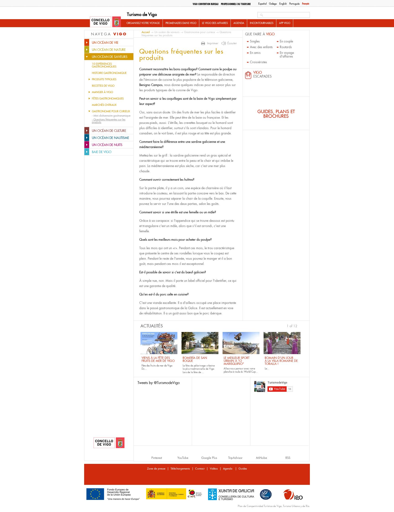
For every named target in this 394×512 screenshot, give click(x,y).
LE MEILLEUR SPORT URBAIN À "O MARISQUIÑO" (236, 361)
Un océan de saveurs (166, 32)
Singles (255, 41)
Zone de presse (156, 468)
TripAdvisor (235, 458)
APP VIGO (284, 23)
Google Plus (209, 458)
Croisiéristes (258, 62)
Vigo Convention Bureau (205, 4)
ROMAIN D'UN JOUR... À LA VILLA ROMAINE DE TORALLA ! (281, 361)
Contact (200, 468)
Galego (273, 3)
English (283, 3)
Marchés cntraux (104, 105)
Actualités (151, 326)
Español (262, 3)
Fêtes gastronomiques (108, 98)
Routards (286, 47)
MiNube (261, 458)
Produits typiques (104, 79)
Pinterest (156, 458)
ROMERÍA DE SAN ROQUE (195, 359)
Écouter (232, 43)
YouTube (182, 458)
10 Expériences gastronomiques (104, 65)
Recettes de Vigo (103, 85)
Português (294, 3)
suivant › (299, 325)
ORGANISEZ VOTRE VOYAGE (143, 23)
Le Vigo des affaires (215, 23)
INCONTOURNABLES (261, 23)
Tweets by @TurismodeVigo (158, 382)
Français (305, 3)
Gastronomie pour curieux (111, 111)
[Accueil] (105, 22)
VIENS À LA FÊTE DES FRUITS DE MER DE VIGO (158, 359)
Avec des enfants (261, 47)
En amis (255, 53)
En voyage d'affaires (287, 54)
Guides (242, 468)
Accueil (146, 32)
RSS (287, 458)
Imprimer (212, 43)
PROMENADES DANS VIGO (181, 23)
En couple (286, 41)
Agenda (238, 23)
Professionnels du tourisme (236, 4)
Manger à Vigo (102, 92)
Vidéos (214, 468)
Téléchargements (180, 468)
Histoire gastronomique (109, 73)
